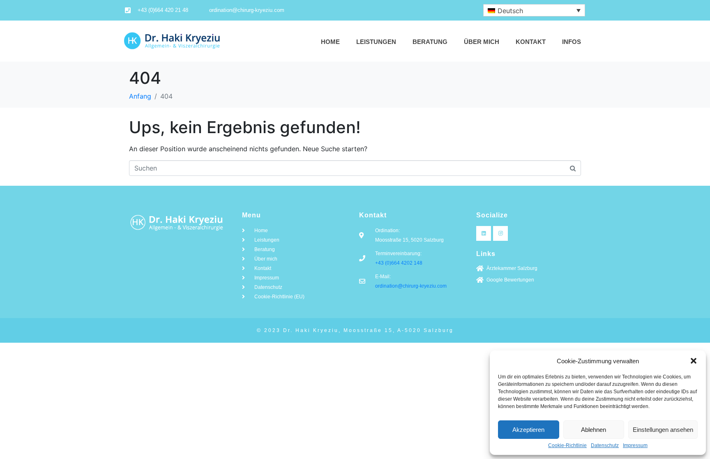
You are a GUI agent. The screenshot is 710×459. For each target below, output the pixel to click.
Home (330, 41)
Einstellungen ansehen (663, 429)
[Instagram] (500, 233)
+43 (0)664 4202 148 (398, 263)
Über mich (481, 41)
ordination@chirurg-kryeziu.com (411, 286)
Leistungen (376, 41)
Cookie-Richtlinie (567, 445)
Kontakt (531, 41)
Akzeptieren (528, 429)
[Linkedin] (483, 233)
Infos (571, 41)
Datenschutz (605, 445)
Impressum (635, 445)
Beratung (430, 41)
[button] (693, 361)
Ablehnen (593, 429)
